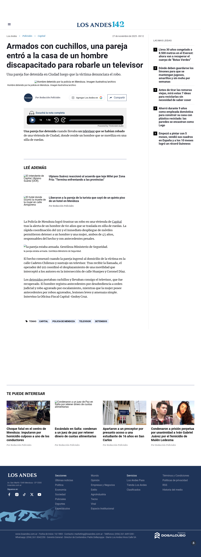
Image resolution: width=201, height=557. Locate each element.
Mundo (95, 475)
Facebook (9, 494)
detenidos (36, 279)
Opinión (95, 480)
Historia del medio (173, 489)
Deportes (60, 503)
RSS (165, 485)
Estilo (94, 489)
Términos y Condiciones (176, 475)
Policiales (27, 36)
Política (59, 485)
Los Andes (12, 36)
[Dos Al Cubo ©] (170, 537)
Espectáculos (62, 508)
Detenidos (101, 321)
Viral (93, 503)
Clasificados (133, 489)
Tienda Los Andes (137, 485)
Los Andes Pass (135, 480)
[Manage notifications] (193, 543)
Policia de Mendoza (63, 321)
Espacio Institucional (102, 508)
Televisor (85, 321)
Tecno (94, 499)
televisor (89, 131)
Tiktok (24, 494)
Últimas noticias (64, 480)
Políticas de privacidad (175, 480)
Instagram (17, 494)
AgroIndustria (98, 494)
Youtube (39, 494)
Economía (60, 489)
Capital (117, 221)
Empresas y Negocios (103, 485)
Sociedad (60, 494)
